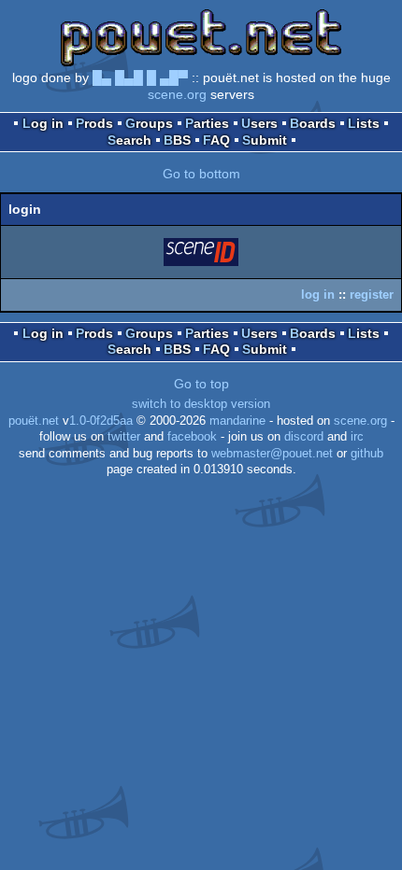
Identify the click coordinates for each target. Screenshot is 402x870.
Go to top (201, 383)
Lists (364, 123)
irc (357, 436)
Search (129, 140)
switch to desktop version (201, 404)
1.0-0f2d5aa (101, 421)
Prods (94, 123)
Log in (43, 123)
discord (303, 436)
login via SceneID (201, 255)
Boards (313, 123)
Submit (264, 140)
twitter (124, 436)
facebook (192, 436)
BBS (177, 140)
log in (318, 295)
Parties (207, 123)
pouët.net (33, 421)
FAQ (216, 140)
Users (259, 123)
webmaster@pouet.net (272, 453)
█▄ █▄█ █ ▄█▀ (140, 77)
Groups (149, 123)
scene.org (177, 94)
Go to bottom (201, 173)
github (367, 453)
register (372, 295)
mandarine (237, 421)
